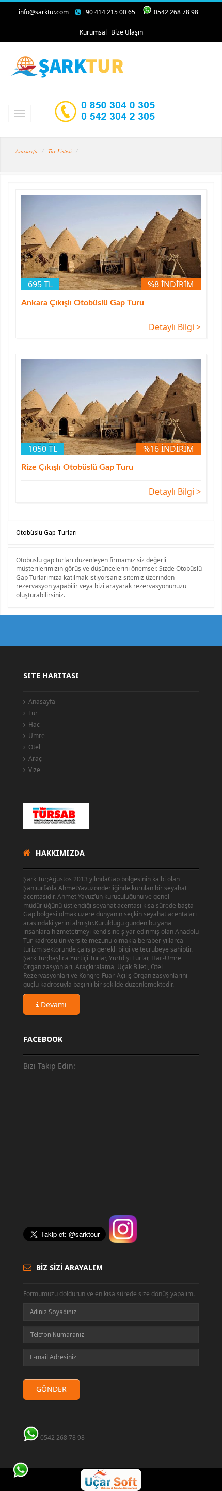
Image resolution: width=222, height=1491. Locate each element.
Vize (34, 769)
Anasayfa (26, 151)
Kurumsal (93, 32)
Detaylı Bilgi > (175, 327)
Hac (34, 724)
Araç (35, 758)
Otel (34, 747)
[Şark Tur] (68, 67)
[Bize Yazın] (20, 1470)
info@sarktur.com (44, 12)
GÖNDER (51, 1389)
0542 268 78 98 (176, 12)
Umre (36, 735)
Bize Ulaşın (127, 32)
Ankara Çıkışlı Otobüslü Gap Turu (82, 303)
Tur (33, 713)
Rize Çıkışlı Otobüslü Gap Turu (77, 467)
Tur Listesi (60, 151)
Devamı (53, 1004)
